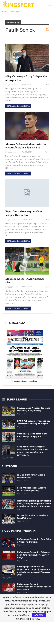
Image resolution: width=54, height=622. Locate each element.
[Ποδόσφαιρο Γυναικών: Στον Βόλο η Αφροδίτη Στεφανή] (8, 542)
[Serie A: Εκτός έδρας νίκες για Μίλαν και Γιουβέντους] (8, 491)
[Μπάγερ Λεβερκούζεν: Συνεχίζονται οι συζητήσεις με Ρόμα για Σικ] (27, 126)
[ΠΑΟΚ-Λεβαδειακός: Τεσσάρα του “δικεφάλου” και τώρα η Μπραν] (8, 424)
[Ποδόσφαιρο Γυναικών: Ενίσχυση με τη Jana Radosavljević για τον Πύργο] (8, 555)
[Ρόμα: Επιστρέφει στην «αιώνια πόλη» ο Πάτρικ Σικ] (27, 193)
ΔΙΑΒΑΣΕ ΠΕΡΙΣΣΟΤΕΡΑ (28, 619)
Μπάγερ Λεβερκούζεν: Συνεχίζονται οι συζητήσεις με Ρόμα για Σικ (25, 145)
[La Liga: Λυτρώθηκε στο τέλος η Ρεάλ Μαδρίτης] (8, 519)
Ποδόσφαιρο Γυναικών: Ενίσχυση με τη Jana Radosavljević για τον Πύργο (33, 555)
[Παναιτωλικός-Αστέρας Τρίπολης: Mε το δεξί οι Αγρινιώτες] (8, 411)
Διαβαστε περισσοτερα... (18, 106)
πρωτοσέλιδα (19, 381)
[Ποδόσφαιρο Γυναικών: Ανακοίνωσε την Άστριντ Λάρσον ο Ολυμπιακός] (8, 587)
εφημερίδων (32, 381)
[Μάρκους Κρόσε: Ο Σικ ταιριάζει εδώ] (27, 261)
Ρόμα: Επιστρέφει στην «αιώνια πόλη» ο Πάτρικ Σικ (23, 213)
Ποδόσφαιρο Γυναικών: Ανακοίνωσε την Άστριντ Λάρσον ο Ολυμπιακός (34, 587)
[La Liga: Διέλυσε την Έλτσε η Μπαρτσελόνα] (8, 478)
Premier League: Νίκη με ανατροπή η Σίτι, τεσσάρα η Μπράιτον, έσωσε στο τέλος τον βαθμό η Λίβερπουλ (34, 503)
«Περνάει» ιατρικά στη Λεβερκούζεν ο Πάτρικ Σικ (26, 78)
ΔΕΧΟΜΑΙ (39, 615)
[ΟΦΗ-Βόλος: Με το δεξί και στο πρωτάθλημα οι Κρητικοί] (8, 437)
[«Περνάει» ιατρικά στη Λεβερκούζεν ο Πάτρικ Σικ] (27, 58)
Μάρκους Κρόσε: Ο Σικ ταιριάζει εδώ (24, 280)
